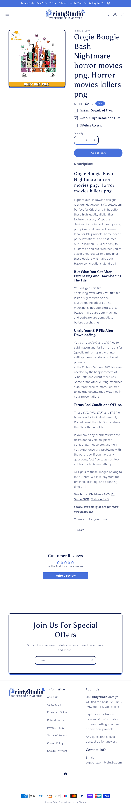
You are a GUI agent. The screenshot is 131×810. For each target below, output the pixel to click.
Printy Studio (59, 802)
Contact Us (54, 704)
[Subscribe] (92, 660)
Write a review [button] (65, 575)
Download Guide (57, 712)
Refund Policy (55, 720)
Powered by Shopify (76, 802)
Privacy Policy (55, 728)
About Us (53, 697)
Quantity (78, 133)
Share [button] (80, 530)
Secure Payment (57, 751)
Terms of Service (57, 735)
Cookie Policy (55, 743)
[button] (7, 14)
